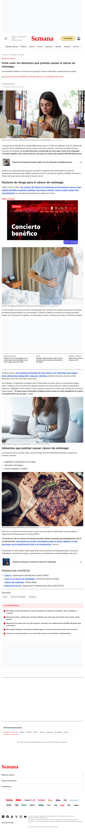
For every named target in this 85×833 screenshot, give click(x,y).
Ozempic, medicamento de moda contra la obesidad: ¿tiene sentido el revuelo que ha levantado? (49, 360)
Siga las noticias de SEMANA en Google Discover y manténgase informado (33, 77)
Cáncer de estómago (18, 597)
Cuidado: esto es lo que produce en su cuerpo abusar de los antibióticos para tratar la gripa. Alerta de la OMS (16, 360)
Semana (5, 55)
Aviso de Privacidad (10, 822)
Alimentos (32, 597)
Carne (5, 597)
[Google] (3, 816)
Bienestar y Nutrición (17, 55)
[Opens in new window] (7, 816)
